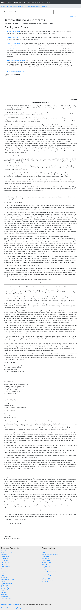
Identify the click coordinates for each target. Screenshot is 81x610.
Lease (3, 570)
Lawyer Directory (46, 2)
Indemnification (5, 566)
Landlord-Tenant (46, 562)
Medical (44, 568)
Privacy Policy (16, 608)
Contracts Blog (46, 575)
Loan (2, 575)
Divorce (44, 551)
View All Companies (48, 582)
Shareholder (4, 596)
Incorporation (36, 2)
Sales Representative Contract (16, 60)
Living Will (45, 564)
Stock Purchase (6, 598)
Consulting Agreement (13, 37)
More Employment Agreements (16, 72)
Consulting (4, 558)
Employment (5, 562)
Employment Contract (13, 31)
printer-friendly (73, 16)
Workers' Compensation (49, 572)
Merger (3, 581)
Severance (4, 594)
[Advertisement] (40, 88)
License (3, 572)
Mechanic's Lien (46, 566)
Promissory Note (6, 589)
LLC (2, 573)
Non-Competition (6, 583)
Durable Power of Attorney (50, 555)
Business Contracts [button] (19, 2)
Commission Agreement (14, 43)
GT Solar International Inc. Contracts (36, 6)
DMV (43, 553)
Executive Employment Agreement (17, 49)
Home (10, 2)
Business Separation (7, 553)
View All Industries (47, 580)
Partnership (4, 587)
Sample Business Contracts (15, 6)
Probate (44, 570)
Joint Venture (5, 568)
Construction (5, 556)
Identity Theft (46, 560)
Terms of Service (6, 608)
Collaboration (5, 555)
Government (45, 558)
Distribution (4, 560)
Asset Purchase (5, 551)
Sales (2, 591)
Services (3, 592)
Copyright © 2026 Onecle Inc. (10, 604)
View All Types (46, 578)
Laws (28, 2)
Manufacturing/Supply (7, 579)
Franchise (4, 564)
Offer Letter (4, 585)
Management (5, 577)
